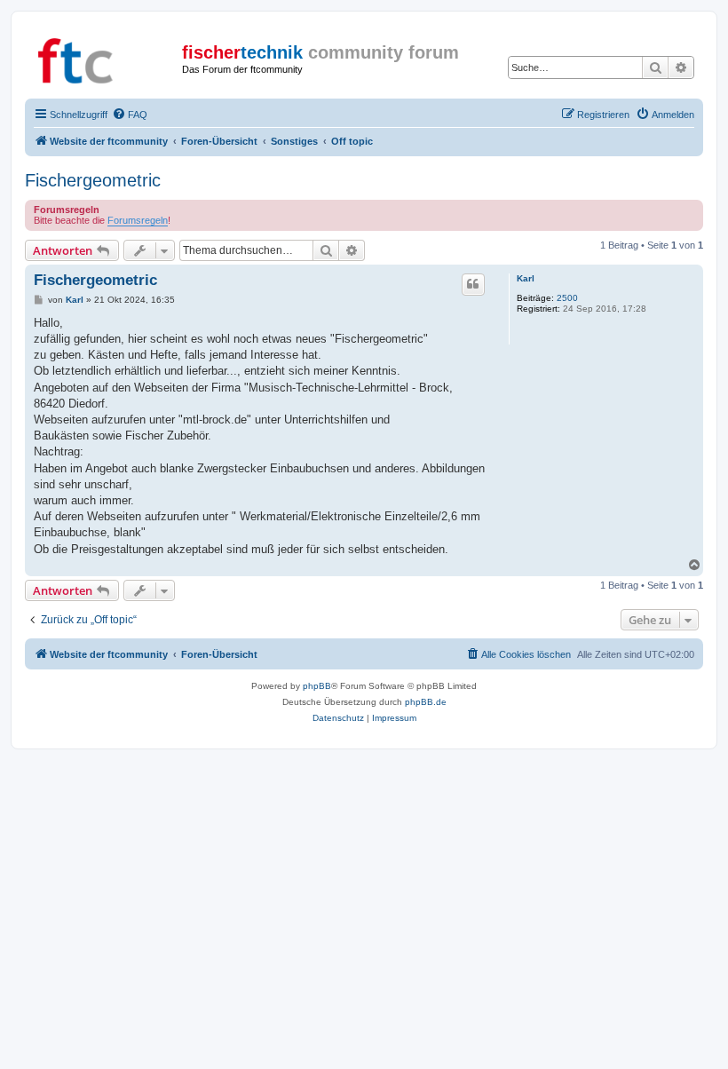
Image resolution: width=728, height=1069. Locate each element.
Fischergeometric (93, 180)
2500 (567, 298)
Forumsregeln (137, 220)
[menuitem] (129, 114)
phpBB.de (426, 702)
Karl (525, 278)
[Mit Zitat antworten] (473, 284)
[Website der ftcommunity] (105, 57)
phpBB (317, 686)
